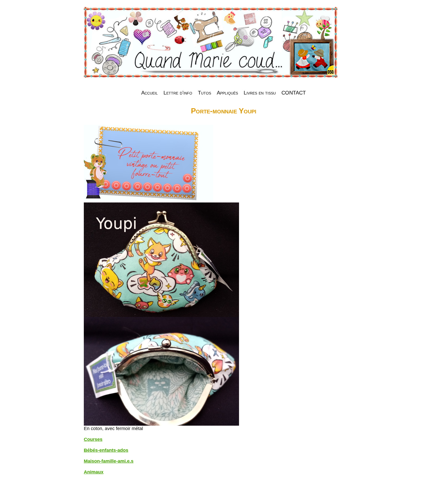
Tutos (204, 93)
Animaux (93, 472)
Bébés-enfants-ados (106, 450)
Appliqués (227, 93)
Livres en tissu (260, 93)
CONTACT (293, 93)
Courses (93, 439)
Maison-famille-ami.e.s (108, 461)
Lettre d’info (177, 93)
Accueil (149, 93)
